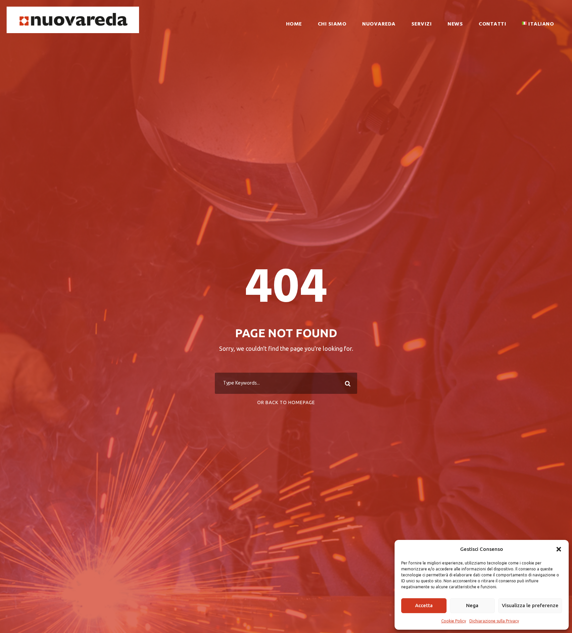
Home (294, 24)
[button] (558, 549)
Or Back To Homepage (286, 402)
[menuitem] (538, 29)
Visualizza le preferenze (530, 605)
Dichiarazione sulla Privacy (494, 621)
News (455, 24)
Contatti (492, 24)
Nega (472, 605)
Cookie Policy (453, 621)
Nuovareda (379, 24)
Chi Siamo (332, 24)
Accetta (424, 605)
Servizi (421, 24)
